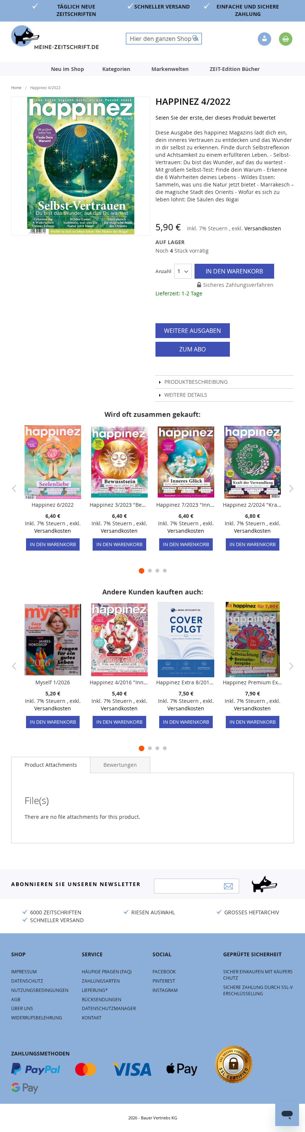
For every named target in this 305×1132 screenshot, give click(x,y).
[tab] (50, 765)
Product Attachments (51, 764)
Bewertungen (120, 764)
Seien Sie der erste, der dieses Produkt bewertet (215, 117)
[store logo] (55, 37)
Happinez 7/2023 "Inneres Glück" (185, 504)
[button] (265, 39)
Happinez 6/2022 (53, 504)
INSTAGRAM (165, 990)
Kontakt (92, 1018)
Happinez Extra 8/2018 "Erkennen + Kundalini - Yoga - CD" (185, 682)
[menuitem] (67, 69)
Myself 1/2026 (52, 682)
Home (16, 87)
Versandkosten (262, 228)
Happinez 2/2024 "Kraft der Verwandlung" (252, 504)
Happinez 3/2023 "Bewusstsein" (119, 504)
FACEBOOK (164, 971)
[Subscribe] (228, 886)
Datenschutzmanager (109, 1008)
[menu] (152, 69)
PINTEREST (163, 981)
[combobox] (164, 39)
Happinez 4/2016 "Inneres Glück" (119, 682)
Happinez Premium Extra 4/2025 (252, 682)
